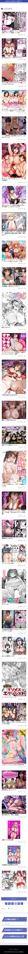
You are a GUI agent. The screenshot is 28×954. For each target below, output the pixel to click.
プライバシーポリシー (14, 949)
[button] (25, 924)
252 (19, 903)
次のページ (14, 898)
